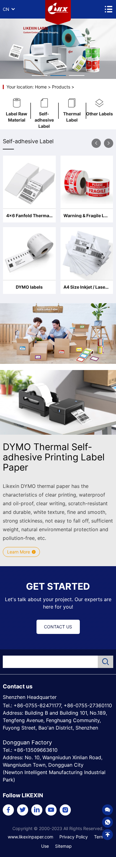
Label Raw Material (16, 117)
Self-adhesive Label (44, 117)
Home (41, 86)
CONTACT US (58, 626)
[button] (96, 143)
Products (61, 86)
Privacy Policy (73, 836)
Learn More (18, 551)
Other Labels (99, 113)
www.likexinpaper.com (30, 836)
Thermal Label (72, 117)
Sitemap (63, 846)
